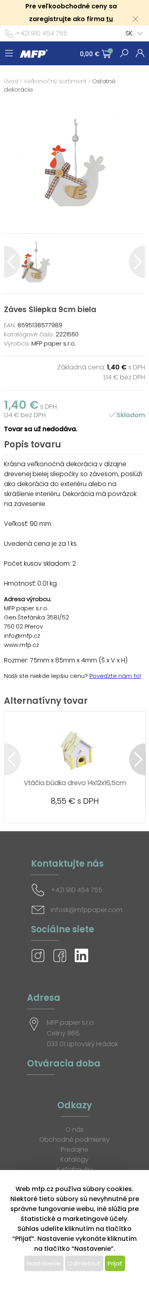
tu (109, 18)
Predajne (74, 1149)
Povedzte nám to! (115, 676)
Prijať (115, 1263)
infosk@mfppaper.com (86, 909)
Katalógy (74, 1159)
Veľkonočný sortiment (55, 81)
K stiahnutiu (75, 1169)
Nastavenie (44, 1263)
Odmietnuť (84, 1263)
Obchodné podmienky (74, 1139)
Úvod (11, 81)
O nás (75, 1129)
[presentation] (12, 262)
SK (129, 33)
